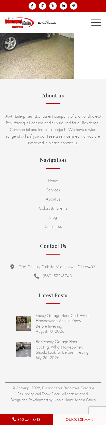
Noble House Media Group (74, 399)
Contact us (53, 226)
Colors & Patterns (53, 208)
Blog (53, 217)
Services (53, 190)
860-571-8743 (28, 419)
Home (53, 181)
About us (53, 199)
